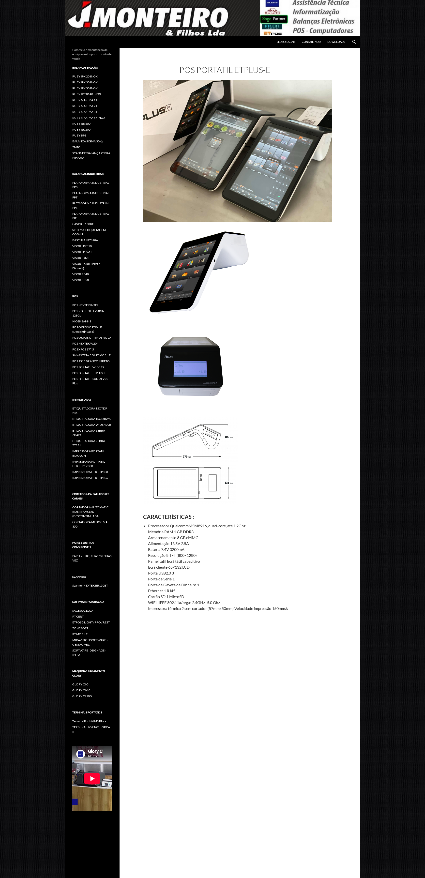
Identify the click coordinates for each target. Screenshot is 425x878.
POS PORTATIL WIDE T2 (88, 367)
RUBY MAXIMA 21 (84, 106)
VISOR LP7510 (82, 246)
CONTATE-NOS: (311, 41)
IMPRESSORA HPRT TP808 (90, 472)
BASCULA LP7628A (85, 240)
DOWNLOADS (336, 41)
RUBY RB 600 (81, 123)
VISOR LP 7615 (82, 252)
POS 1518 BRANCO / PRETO (91, 361)
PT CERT (78, 616)
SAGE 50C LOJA (82, 610)
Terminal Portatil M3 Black (89, 721)
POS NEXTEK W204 (85, 343)
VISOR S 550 (80, 280)
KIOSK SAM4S (81, 321)
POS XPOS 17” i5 (83, 349)
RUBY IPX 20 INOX (85, 76)
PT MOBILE (80, 634)
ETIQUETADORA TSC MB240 (91, 419)
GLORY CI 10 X (82, 696)
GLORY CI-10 (81, 690)
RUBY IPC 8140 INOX (86, 94)
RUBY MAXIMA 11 (84, 100)
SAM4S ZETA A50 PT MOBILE (91, 355)
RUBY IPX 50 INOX (85, 88)
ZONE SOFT (80, 628)
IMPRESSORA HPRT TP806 (90, 478)
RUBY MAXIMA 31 (84, 112)
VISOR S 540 (80, 274)
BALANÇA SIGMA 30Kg (87, 141)
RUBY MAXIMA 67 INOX (88, 118)
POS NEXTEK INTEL (85, 305)
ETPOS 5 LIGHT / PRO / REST (91, 622)
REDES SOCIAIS (285, 41)
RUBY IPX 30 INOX (85, 82)
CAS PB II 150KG (83, 224)
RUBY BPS (79, 135)
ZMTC (76, 147)
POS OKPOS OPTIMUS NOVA (91, 337)
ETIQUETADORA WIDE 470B (91, 424)
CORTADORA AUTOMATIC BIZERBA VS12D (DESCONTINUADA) (90, 511)
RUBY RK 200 (81, 129)
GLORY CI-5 (80, 684)
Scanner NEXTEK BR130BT (90, 585)
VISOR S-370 (80, 258)
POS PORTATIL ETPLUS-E (89, 373)
